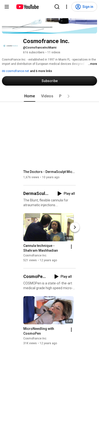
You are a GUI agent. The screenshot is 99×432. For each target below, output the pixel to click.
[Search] (57, 7)
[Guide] (7, 7)
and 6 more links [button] (41, 71)
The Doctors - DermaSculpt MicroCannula (49, 172)
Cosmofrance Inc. (35, 255)
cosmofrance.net (17, 71)
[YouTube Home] (27, 6)
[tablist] (49, 96)
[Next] (75, 227)
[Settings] (66, 7)
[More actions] (71, 246)
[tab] (29, 96)
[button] (68, 96)
